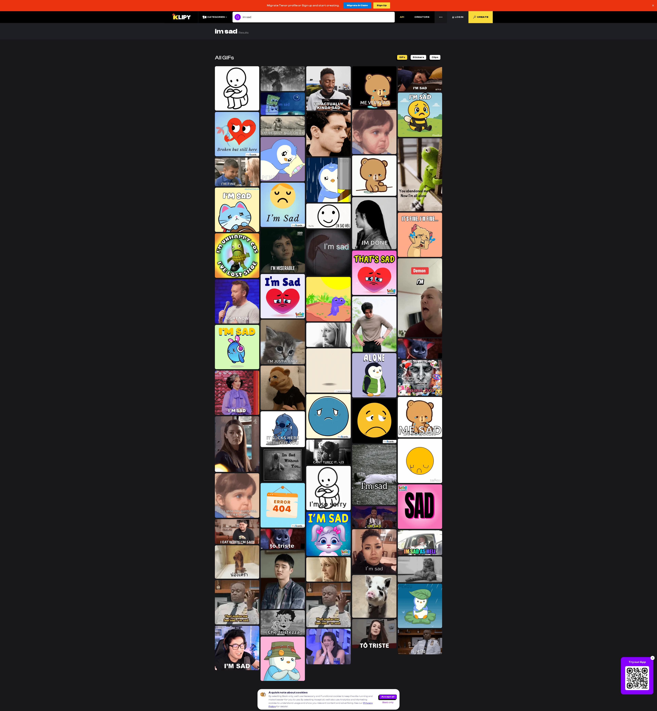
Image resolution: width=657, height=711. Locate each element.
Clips (435, 57)
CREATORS (421, 17)
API (402, 17)
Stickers (418, 57)
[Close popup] (652, 658)
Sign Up (382, 5)
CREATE (482, 17)
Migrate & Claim (357, 5)
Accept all (387, 696)
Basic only (388, 702)
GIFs (402, 57)
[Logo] (181, 17)
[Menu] (441, 17)
